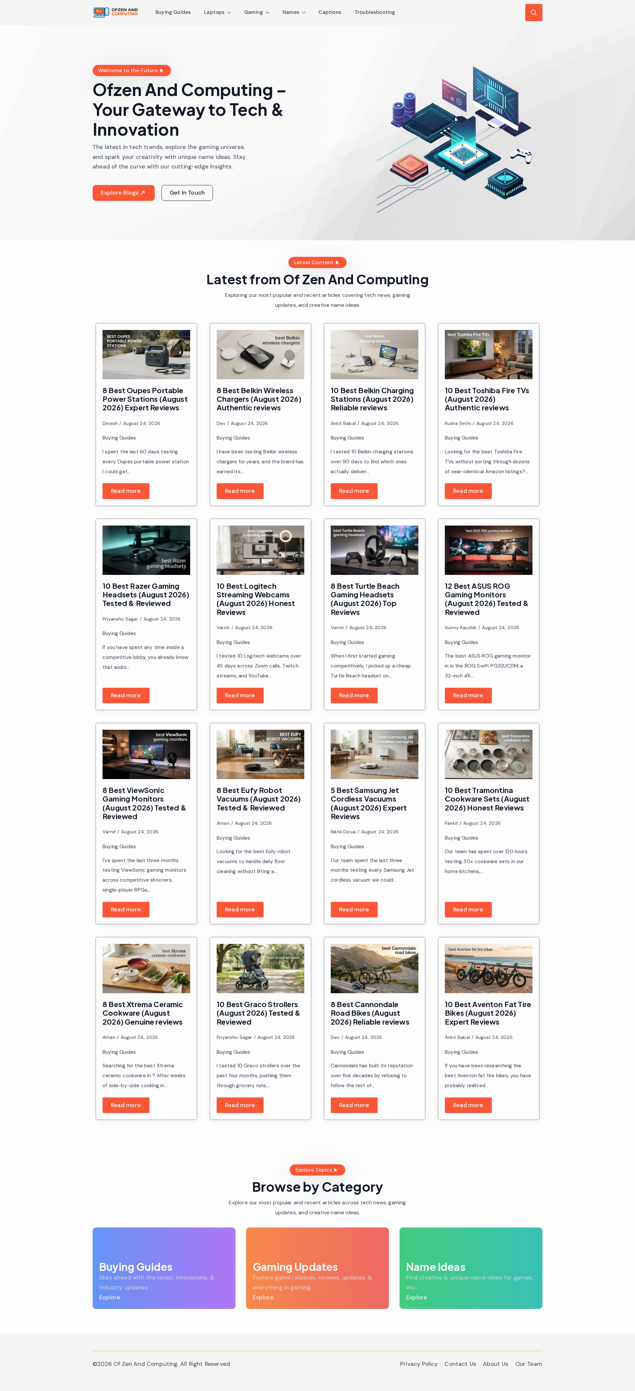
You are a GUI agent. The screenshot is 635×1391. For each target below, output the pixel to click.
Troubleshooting (375, 12)
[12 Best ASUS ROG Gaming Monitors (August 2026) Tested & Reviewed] (488, 550)
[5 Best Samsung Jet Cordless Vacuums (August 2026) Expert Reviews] (374, 754)
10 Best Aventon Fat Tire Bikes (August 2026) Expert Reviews (488, 1013)
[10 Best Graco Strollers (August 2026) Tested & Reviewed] (260, 968)
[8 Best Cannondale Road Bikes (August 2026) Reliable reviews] (374, 968)
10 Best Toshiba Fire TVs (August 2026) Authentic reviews (487, 399)
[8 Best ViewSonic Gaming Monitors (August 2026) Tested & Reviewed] (146, 754)
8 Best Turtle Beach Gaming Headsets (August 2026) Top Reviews (365, 598)
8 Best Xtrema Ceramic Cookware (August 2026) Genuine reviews (143, 1013)
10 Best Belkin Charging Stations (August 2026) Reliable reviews (372, 399)
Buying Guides (173, 12)
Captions (329, 12)
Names (291, 12)
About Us (495, 1364)
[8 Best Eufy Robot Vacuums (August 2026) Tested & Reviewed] (260, 754)
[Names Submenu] (305, 12)
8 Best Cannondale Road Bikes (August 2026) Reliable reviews (370, 1013)
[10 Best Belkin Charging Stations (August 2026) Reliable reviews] (374, 354)
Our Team (528, 1364)
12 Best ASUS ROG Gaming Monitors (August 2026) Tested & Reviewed (487, 598)
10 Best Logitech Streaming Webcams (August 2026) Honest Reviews (256, 598)
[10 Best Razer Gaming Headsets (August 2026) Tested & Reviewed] (146, 550)
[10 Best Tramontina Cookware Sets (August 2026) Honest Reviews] (488, 754)
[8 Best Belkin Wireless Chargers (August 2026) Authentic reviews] (260, 354)
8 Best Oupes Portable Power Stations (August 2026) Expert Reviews (145, 399)
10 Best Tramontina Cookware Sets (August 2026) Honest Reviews (487, 799)
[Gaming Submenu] (269, 12)
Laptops (214, 12)
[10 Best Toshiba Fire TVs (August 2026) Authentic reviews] (488, 354)
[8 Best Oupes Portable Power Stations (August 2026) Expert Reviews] (146, 354)
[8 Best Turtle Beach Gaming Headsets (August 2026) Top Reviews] (374, 550)
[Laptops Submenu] (231, 12)
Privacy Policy (419, 1364)
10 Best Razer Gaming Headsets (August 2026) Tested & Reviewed (146, 594)
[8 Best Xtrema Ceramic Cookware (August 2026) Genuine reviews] (146, 968)
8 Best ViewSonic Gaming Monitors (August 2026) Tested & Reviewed (145, 803)
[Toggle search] (533, 12)
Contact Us (460, 1364)
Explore (109, 1297)
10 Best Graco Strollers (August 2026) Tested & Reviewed (259, 1013)
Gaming (253, 12)
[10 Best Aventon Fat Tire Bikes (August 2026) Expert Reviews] (488, 968)
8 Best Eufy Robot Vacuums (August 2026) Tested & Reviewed (259, 799)
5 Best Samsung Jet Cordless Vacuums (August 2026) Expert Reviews (369, 803)
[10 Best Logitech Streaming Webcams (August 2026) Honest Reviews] (260, 550)
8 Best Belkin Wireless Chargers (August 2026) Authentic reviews (259, 399)
